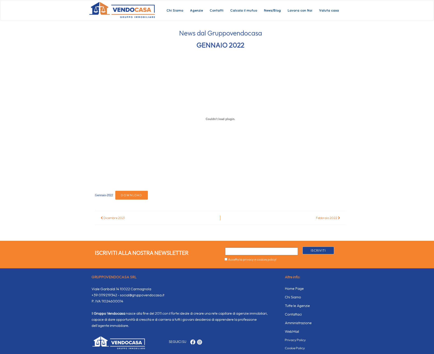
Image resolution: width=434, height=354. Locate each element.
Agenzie (196, 10)
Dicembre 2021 (114, 218)
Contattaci (293, 314)
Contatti (217, 10)
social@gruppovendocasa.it (142, 295)
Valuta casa (329, 10)
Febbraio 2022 (327, 218)
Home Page (294, 288)
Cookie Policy (295, 348)
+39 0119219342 (104, 295)
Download (131, 195)
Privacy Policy (295, 340)
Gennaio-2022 (104, 195)
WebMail (292, 331)
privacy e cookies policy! (259, 259)
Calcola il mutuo (243, 10)
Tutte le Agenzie (297, 305)
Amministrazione (298, 323)
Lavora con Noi (300, 10)
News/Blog (272, 10)
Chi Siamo (175, 10)
